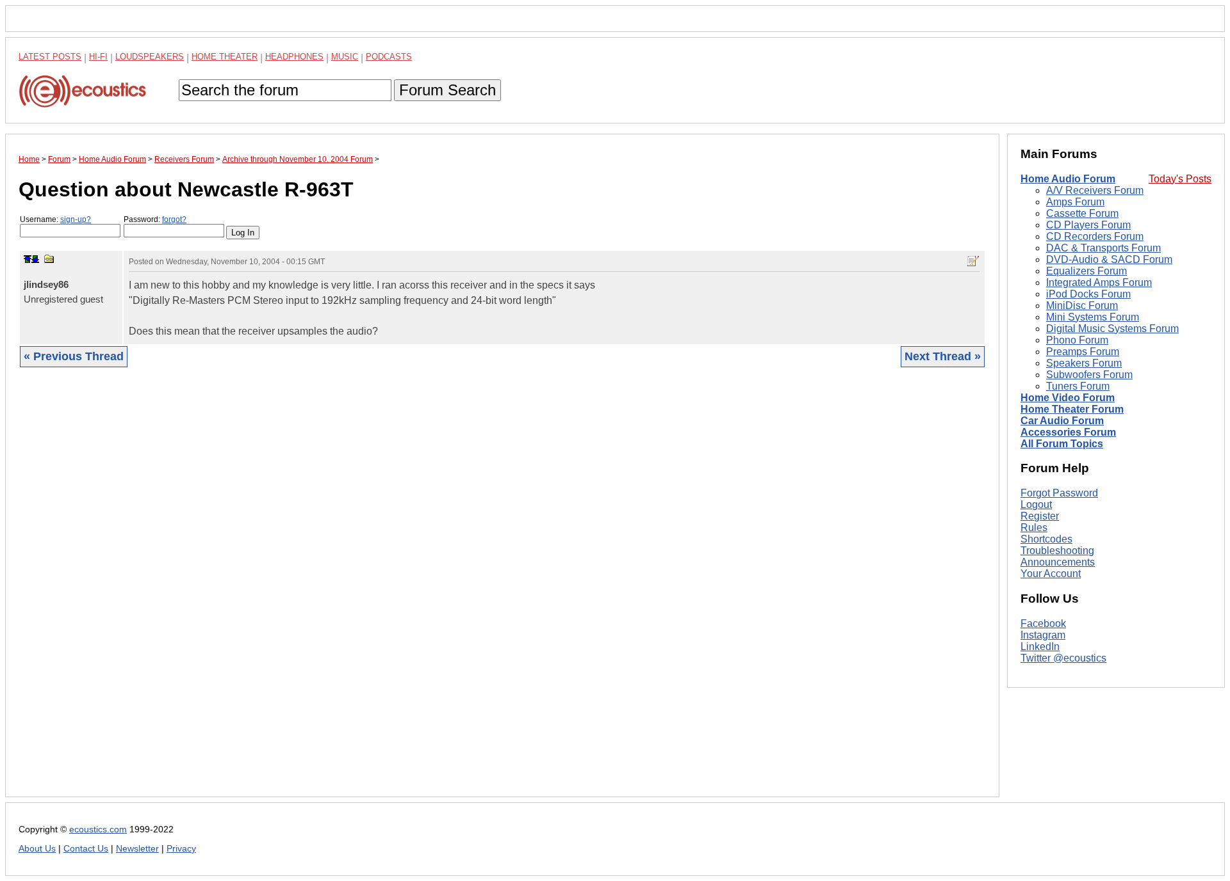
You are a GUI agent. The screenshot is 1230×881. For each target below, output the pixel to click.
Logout (1036, 504)
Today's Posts (1180, 178)
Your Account (1051, 573)
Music (344, 56)
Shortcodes (1046, 539)
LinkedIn (1040, 646)
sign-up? (75, 219)
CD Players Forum (1088, 224)
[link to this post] (49, 259)
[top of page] (27, 259)
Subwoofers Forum (1089, 374)
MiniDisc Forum (1082, 305)
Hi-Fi (98, 56)
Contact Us (85, 848)
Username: (55, 219)
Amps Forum (1075, 201)
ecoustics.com (98, 829)
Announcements (1058, 562)
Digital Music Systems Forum (1112, 328)
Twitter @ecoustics (1063, 658)
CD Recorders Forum (1095, 236)
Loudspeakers (149, 56)
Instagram (1043, 635)
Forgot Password (1059, 493)
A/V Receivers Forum (1095, 190)
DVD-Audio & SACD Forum (1109, 259)
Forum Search (447, 90)
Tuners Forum (1078, 386)
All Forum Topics (1062, 443)
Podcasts (389, 56)
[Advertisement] (403, 592)
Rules (1034, 527)
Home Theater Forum (1072, 409)
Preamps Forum (1082, 351)
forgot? (174, 219)
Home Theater (225, 56)
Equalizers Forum (1086, 271)
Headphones (294, 56)
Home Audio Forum (1068, 178)
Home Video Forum (1068, 397)
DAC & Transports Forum (1103, 247)
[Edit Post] (973, 261)
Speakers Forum (1084, 363)
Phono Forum (1077, 340)
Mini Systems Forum (1092, 317)
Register (1040, 516)
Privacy (181, 848)
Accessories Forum (1068, 432)
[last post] (35, 259)
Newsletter (137, 848)
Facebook (1043, 623)
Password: (155, 219)
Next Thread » (943, 356)
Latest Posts (50, 56)
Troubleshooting (1057, 550)
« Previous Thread (74, 356)
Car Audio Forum (1062, 420)
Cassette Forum (1082, 213)
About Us (37, 848)
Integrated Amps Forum (1099, 282)
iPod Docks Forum (1088, 294)
